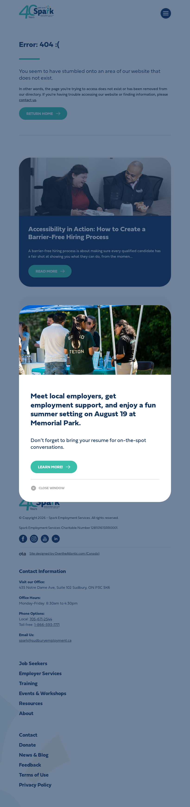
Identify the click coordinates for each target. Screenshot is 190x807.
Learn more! (50, 467)
